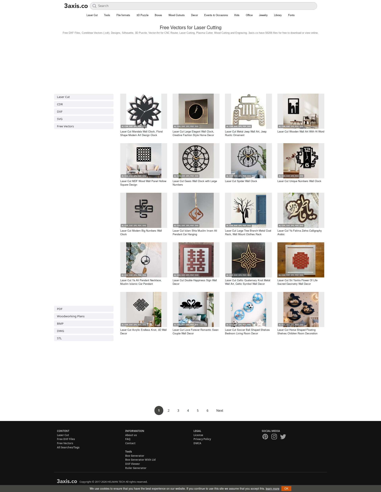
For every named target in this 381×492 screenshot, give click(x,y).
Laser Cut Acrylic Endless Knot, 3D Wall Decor (143, 331)
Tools (107, 15)
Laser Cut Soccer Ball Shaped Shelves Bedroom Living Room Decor (247, 331)
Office (249, 15)
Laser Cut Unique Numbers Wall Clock (299, 181)
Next (219, 410)
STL (59, 338)
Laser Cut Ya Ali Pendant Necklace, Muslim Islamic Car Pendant (141, 282)
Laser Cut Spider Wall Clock (241, 181)
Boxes (158, 15)
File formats (123, 15)
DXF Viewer (132, 464)
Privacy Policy (202, 439)
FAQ (127, 439)
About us (131, 435)
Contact (130, 443)
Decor (194, 15)
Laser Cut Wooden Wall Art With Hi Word (300, 131)
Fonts (291, 15)
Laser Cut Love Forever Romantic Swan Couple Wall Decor (195, 331)
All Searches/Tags (68, 447)
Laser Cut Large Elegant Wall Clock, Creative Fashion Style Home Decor (193, 133)
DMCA (197, 443)
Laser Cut (92, 15)
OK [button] (286, 488)
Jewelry (263, 15)
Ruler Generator (135, 468)
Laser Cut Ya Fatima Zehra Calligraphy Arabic (299, 232)
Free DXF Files (66, 439)
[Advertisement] (190, 63)
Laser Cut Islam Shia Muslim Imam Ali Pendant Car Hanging (195, 232)
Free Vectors (65, 126)
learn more (272, 488)
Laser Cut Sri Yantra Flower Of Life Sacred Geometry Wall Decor (297, 282)
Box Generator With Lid (140, 459)
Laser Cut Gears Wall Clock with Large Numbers (195, 182)
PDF (60, 309)
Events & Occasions (216, 15)
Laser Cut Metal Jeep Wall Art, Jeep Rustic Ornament (246, 133)
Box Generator (134, 455)
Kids (237, 15)
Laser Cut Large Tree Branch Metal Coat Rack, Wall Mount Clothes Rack (248, 232)
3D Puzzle (142, 15)
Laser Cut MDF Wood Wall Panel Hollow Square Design (143, 182)
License (198, 435)
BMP (60, 323)
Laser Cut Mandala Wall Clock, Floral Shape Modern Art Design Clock (141, 133)
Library (278, 15)
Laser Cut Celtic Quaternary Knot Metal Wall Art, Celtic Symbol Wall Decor (247, 282)
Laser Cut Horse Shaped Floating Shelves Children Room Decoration (297, 331)
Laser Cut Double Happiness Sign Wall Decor (195, 282)
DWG (60, 331)
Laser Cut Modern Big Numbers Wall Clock (141, 232)
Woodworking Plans (71, 316)
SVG (60, 119)
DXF (60, 111)
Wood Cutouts (176, 15)
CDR (60, 104)
